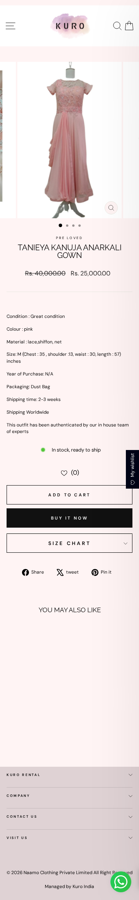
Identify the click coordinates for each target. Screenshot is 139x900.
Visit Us (17, 837)
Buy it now (69, 518)
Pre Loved (69, 238)
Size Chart (69, 543)
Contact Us (22, 816)
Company (19, 795)
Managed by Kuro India (69, 886)
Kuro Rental (24, 775)
